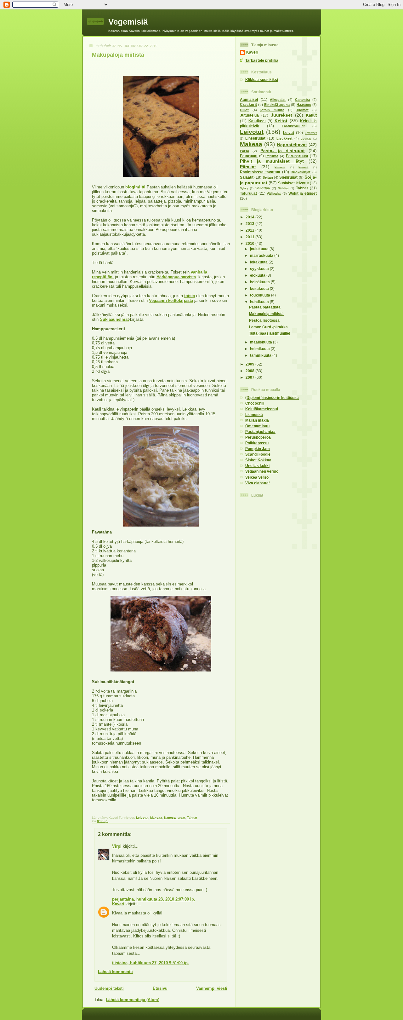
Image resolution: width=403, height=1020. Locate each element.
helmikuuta (260, 349)
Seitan (268, 177)
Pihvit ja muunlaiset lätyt (272, 161)
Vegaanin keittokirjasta (171, 300)
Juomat (302, 110)
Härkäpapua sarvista (176, 276)
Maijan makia (257, 420)
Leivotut (142, 817)
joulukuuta (260, 249)
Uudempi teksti (109, 988)
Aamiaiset (249, 99)
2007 (250, 377)
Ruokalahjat (300, 172)
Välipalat (274, 193)
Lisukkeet (284, 138)
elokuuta (258, 275)
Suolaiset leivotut (293, 183)
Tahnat (192, 817)
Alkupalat (278, 99)
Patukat (271, 156)
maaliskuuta (261, 342)
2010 (250, 243)
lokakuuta (259, 262)
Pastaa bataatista (265, 307)
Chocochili (254, 403)
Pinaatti (280, 167)
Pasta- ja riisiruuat (282, 150)
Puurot (303, 167)
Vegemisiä (128, 21)
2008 (250, 371)
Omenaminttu (257, 426)
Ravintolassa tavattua (260, 172)
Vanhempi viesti (211, 988)
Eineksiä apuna (277, 105)
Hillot (244, 110)
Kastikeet (257, 121)
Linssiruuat (255, 138)
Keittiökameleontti (261, 409)
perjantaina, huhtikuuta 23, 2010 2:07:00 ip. (153, 899)
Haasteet (304, 105)
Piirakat (248, 166)
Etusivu (160, 988)
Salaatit (246, 177)
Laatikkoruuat (293, 126)
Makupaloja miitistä (118, 55)
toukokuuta (260, 295)
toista (189, 295)
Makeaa (156, 817)
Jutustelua (249, 115)
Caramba (302, 99)
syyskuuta (260, 269)
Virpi (117, 846)
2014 (250, 217)
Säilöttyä (262, 188)
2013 (250, 224)
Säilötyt (283, 188)
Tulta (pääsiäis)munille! (269, 333)
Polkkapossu (257, 443)
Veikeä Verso (257, 477)
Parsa (244, 151)
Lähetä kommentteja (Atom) (132, 999)
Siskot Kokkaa (258, 460)
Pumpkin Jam (257, 449)
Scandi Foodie (257, 454)
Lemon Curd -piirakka (268, 327)
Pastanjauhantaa (260, 431)
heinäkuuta (260, 282)
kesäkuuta (260, 288)
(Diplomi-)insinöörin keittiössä (272, 397)
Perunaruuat (297, 156)
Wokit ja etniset (302, 193)
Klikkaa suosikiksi (261, 80)
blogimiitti (135, 187)
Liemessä (254, 414)
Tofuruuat (248, 193)
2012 (250, 230)
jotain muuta (272, 110)
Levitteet (311, 133)
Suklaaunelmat (114, 319)
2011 (250, 237)
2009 (250, 364)
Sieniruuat (288, 177)
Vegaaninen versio (261, 471)
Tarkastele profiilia (261, 60)
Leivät (288, 132)
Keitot (281, 120)
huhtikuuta (260, 302)
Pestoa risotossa (264, 320)
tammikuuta (261, 355)
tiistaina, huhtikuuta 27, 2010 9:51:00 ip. (150, 962)
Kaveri (118, 904)
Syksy (244, 188)
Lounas (306, 138)
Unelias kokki (257, 466)
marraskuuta (262, 255)
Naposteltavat (174, 817)
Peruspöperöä (258, 437)
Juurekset (281, 115)
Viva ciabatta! (257, 483)
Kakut (311, 115)
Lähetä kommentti (115, 971)
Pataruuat (249, 156)
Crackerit (248, 104)
